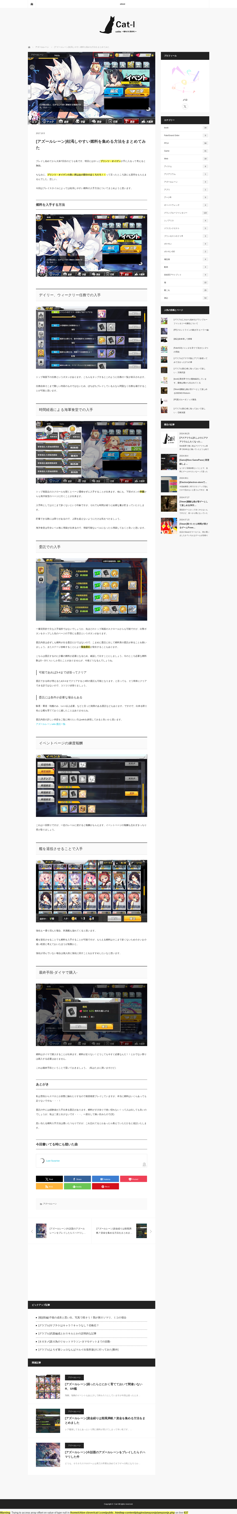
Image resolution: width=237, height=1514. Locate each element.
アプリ (185, 190)
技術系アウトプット (185, 275)
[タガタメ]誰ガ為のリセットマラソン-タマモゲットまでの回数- (74, 1341)
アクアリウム (185, 174)
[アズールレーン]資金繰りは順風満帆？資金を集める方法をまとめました (105, 1421)
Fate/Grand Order (185, 135)
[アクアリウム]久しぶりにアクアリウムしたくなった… (193, 440)
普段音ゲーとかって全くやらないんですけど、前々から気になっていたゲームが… (193, 513)
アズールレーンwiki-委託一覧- (51, 724)
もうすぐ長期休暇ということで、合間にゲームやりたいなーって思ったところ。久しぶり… (193, 471)
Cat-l (116, 1504)
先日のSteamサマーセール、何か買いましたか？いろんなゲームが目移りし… (194, 535)
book (185, 128)
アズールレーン (37, 55)
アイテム (185, 166)
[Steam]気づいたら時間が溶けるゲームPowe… (193, 526)
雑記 (185, 298)
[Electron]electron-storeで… (193, 482)
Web (185, 159)
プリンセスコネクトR (185, 236)
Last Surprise (53, 1160)
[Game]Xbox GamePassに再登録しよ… (194, 462)
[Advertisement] (60, 1272)
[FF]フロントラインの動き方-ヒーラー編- (191, 330)
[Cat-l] (118, 34)
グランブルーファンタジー (185, 213)
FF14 (185, 143)
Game (185, 151)
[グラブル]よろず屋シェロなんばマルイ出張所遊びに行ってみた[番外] (78, 1349)
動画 (185, 267)
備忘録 (185, 259)
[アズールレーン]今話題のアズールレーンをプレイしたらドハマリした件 (105, 1455)
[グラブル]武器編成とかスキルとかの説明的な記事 (67, 1333)
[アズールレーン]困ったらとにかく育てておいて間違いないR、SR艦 (103, 1386)
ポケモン (185, 244)
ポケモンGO (185, 251)
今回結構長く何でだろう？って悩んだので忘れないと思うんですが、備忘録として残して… (193, 490)
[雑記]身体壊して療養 (183, 339)
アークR (185, 197)
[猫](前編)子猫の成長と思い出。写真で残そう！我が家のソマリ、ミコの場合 (82, 1317)
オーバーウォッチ (185, 205)
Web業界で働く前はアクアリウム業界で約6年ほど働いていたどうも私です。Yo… (194, 449)
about (122, 4)
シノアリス (185, 220)
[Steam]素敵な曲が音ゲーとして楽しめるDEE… (193, 503)
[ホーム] (32, 4)
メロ (185, 99)
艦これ (185, 290)
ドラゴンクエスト (185, 228)
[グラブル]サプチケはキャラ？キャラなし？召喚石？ (68, 1325)
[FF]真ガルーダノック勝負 (185, 399)
